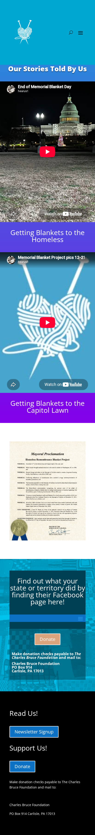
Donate (47, 639)
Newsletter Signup (34, 732)
